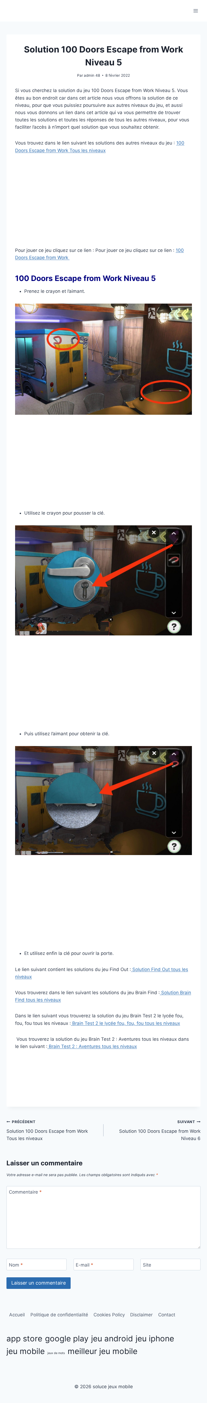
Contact (166, 1314)
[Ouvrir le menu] (196, 10)
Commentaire (25, 1192)
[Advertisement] (103, 200)
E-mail (84, 1264)
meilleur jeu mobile (102, 1351)
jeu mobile (25, 1351)
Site (147, 1264)
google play (66, 1338)
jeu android (112, 1338)
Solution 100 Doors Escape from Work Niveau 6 (160, 1130)
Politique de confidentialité (59, 1314)
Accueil (17, 1314)
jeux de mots (56, 1353)
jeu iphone (155, 1338)
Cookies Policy (109, 1314)
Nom (16, 1264)
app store (24, 1338)
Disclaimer (141, 1314)
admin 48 (92, 75)
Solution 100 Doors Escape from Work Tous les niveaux (47, 1130)
